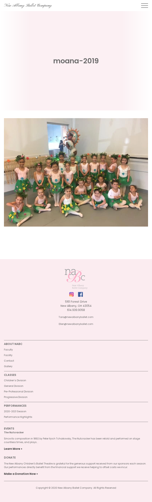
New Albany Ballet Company (28, 5)
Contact (9, 360)
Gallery (8, 366)
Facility (8, 355)
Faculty (8, 349)
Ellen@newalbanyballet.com (76, 324)
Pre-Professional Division (18, 391)
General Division (13, 386)
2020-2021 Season (15, 411)
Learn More (12, 449)
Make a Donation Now (20, 474)
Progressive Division (16, 397)
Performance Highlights (18, 417)
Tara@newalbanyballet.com (76, 317)
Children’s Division (15, 380)
